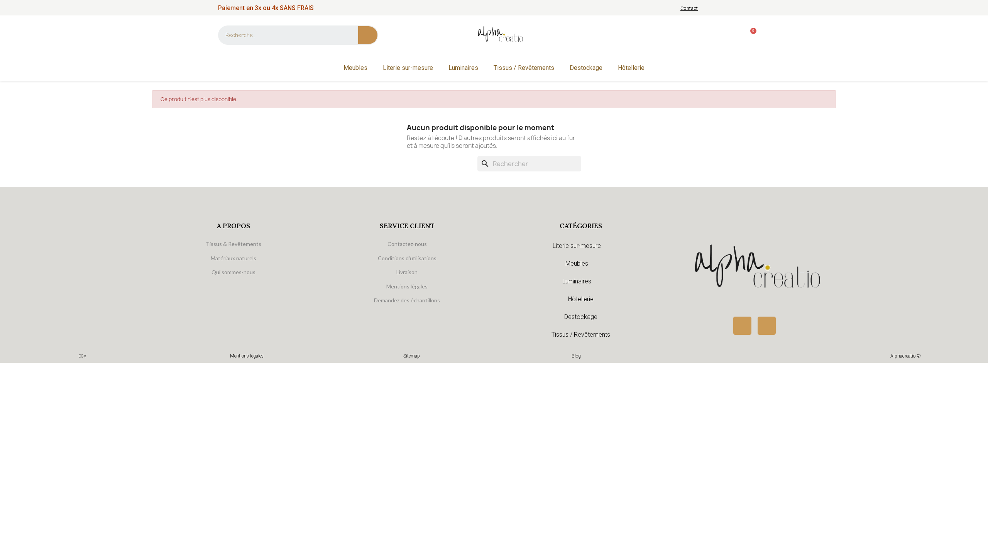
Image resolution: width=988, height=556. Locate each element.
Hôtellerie (631, 67)
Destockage (586, 67)
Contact (689, 8)
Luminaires (463, 67)
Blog (576, 356)
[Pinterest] (767, 326)
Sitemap (411, 356)
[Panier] (750, 35)
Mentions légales (247, 356)
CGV (82, 356)
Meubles (355, 67)
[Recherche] (367, 35)
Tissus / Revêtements (524, 67)
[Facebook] (742, 326)
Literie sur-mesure (408, 67)
